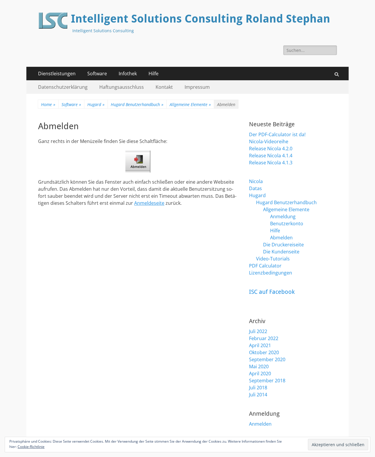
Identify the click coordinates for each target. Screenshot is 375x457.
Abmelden (281, 237)
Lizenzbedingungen (270, 273)
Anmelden (260, 424)
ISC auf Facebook (272, 291)
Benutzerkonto (286, 223)
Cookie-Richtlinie (31, 446)
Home (48, 104)
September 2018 (267, 380)
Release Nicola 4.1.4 (270, 155)
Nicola (256, 181)
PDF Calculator (265, 265)
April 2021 (260, 345)
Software (97, 73)
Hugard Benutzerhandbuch (137, 104)
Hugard (96, 104)
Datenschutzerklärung (63, 87)
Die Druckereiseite (283, 244)
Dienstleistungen (57, 73)
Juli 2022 (258, 331)
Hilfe (153, 73)
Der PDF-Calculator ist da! (277, 134)
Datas (255, 188)
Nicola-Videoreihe (268, 141)
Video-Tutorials (273, 258)
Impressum (197, 87)
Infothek (128, 73)
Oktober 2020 (264, 352)
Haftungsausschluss (121, 87)
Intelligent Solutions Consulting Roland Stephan (200, 18)
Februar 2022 (263, 338)
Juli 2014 (258, 394)
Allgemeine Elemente (190, 104)
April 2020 (260, 373)
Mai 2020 (259, 366)
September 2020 (267, 359)
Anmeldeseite (149, 203)
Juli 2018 (258, 387)
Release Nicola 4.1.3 (270, 162)
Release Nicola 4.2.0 (270, 148)
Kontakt (164, 87)
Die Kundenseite (281, 251)
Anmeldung (283, 216)
